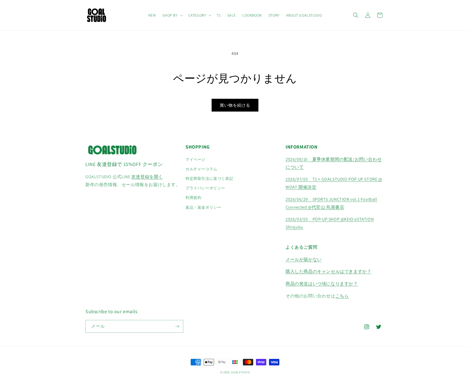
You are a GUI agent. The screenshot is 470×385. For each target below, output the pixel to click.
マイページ (195, 159)
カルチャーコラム (201, 169)
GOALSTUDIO (240, 372)
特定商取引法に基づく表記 (209, 178)
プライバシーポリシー (205, 188)
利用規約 (193, 197)
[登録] (177, 326)
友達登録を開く (147, 177)
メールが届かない (304, 259)
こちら (342, 296)
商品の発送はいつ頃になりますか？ (322, 284)
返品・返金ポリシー (203, 207)
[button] (172, 15)
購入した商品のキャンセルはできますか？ (328, 271)
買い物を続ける (235, 105)
